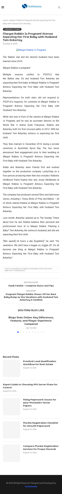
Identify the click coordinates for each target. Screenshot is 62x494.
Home (5, 20)
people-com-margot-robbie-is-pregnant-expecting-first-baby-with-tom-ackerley (29, 270)
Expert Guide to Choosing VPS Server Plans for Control (30, 386)
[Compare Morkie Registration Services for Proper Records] (11, 453)
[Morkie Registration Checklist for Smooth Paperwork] (11, 430)
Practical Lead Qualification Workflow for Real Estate (39, 363)
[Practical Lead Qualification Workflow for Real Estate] (11, 368)
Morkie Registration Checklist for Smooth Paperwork (40, 424)
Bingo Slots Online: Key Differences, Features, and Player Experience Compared (31, 320)
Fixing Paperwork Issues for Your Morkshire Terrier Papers (39, 402)
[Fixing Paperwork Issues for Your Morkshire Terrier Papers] (11, 406)
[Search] (59, 7)
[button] (6, 324)
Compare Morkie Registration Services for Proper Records (40, 447)
